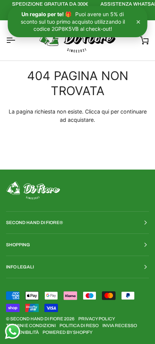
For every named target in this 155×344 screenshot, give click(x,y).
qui (105, 111)
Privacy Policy (96, 318)
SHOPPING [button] (18, 244)
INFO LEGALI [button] (20, 267)
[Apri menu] (17, 40)
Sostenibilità (22, 332)
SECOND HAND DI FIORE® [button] (34, 222)
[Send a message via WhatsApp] (12, 331)
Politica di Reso (79, 325)
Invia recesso (119, 325)
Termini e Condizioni (31, 325)
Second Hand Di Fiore (37, 318)
